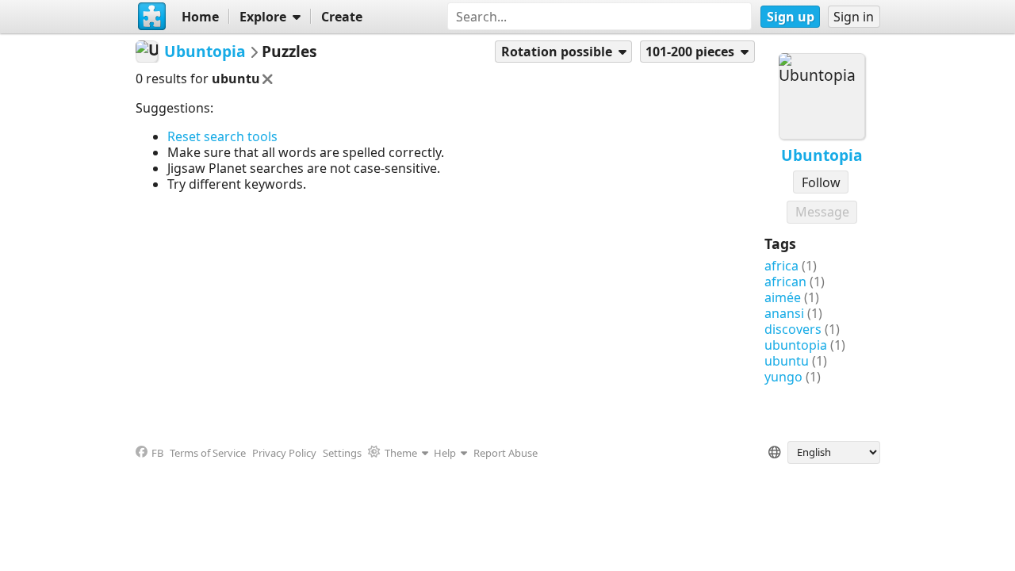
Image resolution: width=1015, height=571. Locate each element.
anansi (784, 313)
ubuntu (786, 361)
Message (822, 211)
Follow (821, 182)
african (785, 281)
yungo (783, 376)
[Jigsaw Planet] (152, 16)
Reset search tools (222, 136)
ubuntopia (795, 345)
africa (781, 265)
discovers (793, 329)
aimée (782, 297)
